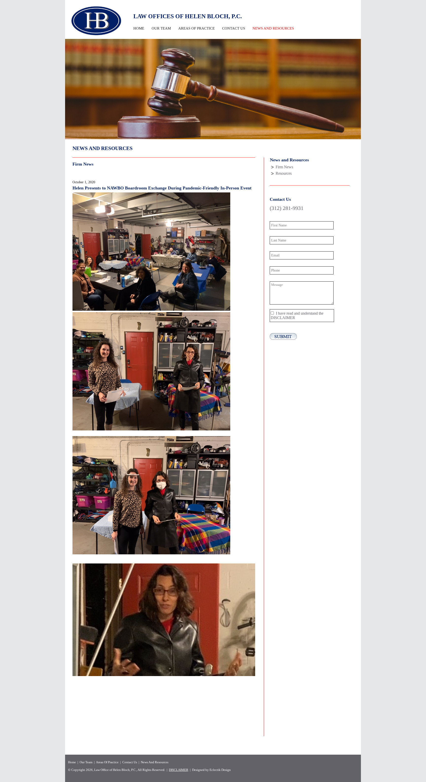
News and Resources (273, 28)
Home (138, 28)
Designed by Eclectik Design (211, 770)
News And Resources (154, 762)
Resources (284, 173)
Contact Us (233, 28)
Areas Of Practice (196, 28)
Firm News (284, 167)
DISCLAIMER (283, 318)
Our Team (161, 28)
